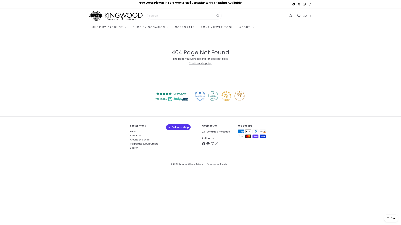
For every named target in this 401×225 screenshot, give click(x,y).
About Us (135, 135)
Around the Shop (140, 139)
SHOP (133, 131)
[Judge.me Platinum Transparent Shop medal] (213, 96)
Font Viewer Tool (217, 27)
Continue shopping (200, 63)
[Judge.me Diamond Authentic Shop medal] (200, 96)
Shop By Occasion (149, 27)
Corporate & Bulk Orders (144, 143)
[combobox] (184, 16)
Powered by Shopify (217, 163)
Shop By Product (108, 27)
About (245, 27)
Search (134, 147)
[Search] (218, 16)
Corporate (185, 27)
